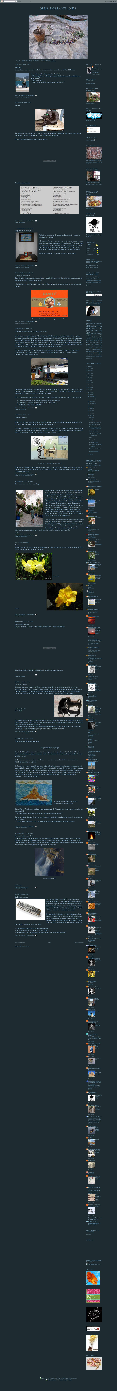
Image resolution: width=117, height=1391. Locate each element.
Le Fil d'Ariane (92, 890)
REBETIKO (91, 1161)
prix (94, 354)
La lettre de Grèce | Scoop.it (93, 1034)
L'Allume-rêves (92, 945)
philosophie (27, 323)
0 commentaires (30, 535)
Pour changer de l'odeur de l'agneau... (27, 741)
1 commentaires (30, 95)
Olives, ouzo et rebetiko (92, 267)
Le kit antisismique (21, 897)
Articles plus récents (20, 942)
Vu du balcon (91, 879)
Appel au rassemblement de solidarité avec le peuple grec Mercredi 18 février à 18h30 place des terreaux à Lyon (94, 1120)
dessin (98, 353)
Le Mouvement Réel (93, 639)
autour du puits (92, 1126)
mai (91, 413)
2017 (89, 378)
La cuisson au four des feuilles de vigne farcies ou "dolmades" (94, 660)
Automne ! (97, 810)
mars (91, 454)
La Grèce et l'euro (21, 417)
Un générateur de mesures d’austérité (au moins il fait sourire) (94, 1087)
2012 (89, 390)
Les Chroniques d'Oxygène (92, 1093)
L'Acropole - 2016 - (98, 1000)
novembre (92, 399)
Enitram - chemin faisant (94, 540)
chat (91, 340)
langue (87, 346)
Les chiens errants (21, 684)
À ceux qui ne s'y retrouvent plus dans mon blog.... (94, 650)
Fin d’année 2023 (92, 701)
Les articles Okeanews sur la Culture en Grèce (94, 1218)
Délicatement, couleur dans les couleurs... (98, 577)
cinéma (89, 356)
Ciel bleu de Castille (93, 1105)
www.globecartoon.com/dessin (54, 463)
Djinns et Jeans (92, 854)
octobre (91, 401)
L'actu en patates (92, 695)
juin (91, 410)
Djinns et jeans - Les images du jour (93, 1021)
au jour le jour (25, 97)
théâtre (97, 340)
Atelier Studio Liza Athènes (93, 468)
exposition (88, 354)
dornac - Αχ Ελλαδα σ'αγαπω (93, 648)
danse (94, 356)
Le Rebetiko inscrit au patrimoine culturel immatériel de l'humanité (98, 931)
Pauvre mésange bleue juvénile (98, 542)
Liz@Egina (91, 585)
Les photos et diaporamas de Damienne (94, 939)
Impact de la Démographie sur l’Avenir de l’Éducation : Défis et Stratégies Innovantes (94, 642)
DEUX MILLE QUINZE (97, 1129)
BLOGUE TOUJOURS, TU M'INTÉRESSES (94, 1205)
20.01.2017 (90, 982)
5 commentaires (30, 935)
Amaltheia (91, 1172)
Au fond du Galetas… (93, 480)
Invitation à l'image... (93, 843)
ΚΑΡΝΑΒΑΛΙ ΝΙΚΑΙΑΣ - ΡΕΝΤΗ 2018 (98, 918)
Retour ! (97, 844)
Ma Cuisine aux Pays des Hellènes (94, 752)
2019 (89, 373)
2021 (89, 368)
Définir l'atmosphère (98, 822)
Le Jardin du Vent (92, 820)
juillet (91, 408)
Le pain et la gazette (93, 998)
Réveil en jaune (97, 971)
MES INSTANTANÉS (58, 8)
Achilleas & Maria (93, 676)
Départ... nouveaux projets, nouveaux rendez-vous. (98, 687)
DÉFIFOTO (91, 511)
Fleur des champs (97, 869)
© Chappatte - (42, 463)
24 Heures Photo (96, 349)
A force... (97, 855)
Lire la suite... (18, 533)
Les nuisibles (91, 747)
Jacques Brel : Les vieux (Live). (98, 724)
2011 (89, 392)
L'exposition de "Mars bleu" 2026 (98, 600)
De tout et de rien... (93, 808)
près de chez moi (94, 330)
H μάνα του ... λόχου (93, 901)
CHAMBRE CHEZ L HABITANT (30, 61)
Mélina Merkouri (43, 626)
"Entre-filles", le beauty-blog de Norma (94, 1044)
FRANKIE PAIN (92, 665)
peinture (88, 344)
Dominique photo (92, 516)
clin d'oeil (97, 351)
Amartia (17, 105)
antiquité (97, 344)
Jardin (17, 545)
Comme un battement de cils (94, 866)
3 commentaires (30, 321)
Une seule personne (97, 892)
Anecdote (18, 67)
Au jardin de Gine (92, 551)
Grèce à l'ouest (92, 981)
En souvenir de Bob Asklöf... (98, 948)
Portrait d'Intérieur (97, 1178)
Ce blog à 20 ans (92, 536)
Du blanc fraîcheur (97, 553)
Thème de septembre (92, 512)
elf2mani (90, 705)
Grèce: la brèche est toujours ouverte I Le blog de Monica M (94, 1038)
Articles (90, 128)
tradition (99, 333)
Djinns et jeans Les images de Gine (94, 487)
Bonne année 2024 (92, 696)
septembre (92, 403)
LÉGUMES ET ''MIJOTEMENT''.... (92, 754)
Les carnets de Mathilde (94, 797)
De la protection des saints (24, 836)
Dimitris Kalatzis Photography (92, 913)
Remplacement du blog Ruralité (93, 741)
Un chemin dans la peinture (93, 597)
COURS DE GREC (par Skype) (48, 61)
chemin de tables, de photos (93, 610)
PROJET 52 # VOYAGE (93, 470)
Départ (89, 587)
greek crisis (91, 746)
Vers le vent (91, 499)
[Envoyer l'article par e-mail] (35, 95)
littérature (96, 346)
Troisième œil (98, 517)
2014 (89, 385)
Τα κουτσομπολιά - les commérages (27, 484)
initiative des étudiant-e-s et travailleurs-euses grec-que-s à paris (94, 1082)
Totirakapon (91, 785)
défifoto (97, 342)
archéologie (99, 354)
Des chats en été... (98, 1058)
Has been (97, 489)
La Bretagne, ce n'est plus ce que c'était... (94, 481)
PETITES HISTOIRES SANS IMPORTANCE (94, 773)
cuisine (88, 339)
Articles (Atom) (25, 946)
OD (89, 732)
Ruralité (90, 739)
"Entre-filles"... (97, 1047)
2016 (89, 380)
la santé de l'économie (22, 275)
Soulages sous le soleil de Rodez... (98, 1072)
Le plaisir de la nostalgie (23, 230)
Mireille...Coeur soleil (93, 970)
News (89, 941)
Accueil (18, 61)
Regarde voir (91, 591)
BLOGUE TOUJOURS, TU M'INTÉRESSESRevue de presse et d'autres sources (94, 1190)
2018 (89, 375)
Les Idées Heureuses (93, 616)
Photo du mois (94, 335)
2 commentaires (30, 614)
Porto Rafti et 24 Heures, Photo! (98, 565)
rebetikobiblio (91, 926)
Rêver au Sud (91, 1009)
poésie (92, 353)
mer (92, 333)
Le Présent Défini (92, 700)
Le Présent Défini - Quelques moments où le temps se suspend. (94, 1223)
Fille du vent (98, 988)
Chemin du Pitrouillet (93, 986)
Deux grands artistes (22, 624)
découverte (99, 356)
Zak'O (90, 1138)
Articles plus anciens (79, 942)
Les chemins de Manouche (92, 720)
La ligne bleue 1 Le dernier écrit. (98, 668)
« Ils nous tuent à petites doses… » (93, 529)
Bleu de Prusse (92, 683)
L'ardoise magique (93, 831)
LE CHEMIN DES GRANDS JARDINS (93, 760)
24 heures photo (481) (93, 612)
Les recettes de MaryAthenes (92, 656)
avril (91, 415)
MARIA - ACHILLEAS (94, 563)
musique (23, 222)
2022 (89, 366)
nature (22, 615)
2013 (89, 387)
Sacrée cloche (91, 592)
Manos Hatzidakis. (58, 626)
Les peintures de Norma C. (94, 1068)
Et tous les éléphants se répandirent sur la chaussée (98, 1197)
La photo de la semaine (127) (98, 1096)
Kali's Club (91, 1056)
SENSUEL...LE (98, 960)
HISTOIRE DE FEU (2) (98, 833)
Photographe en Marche (94, 1176)
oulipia (90, 528)
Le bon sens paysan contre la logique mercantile (31, 331)
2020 (89, 371)
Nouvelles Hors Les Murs (94, 1116)
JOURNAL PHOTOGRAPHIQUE (94, 957)
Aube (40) (90, 476)
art (87, 353)
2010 (89, 394)
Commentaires (92, 131)
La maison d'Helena (97, 1151)
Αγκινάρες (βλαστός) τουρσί (98, 904)
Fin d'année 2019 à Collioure (97, 788)
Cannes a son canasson (98, 880)
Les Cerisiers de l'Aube (94, 627)
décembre (92, 396)
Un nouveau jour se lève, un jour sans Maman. (98, 631)
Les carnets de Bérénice (94, 1149)
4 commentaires (30, 220)
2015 (89, 382)
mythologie (89, 351)
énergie (89, 358)
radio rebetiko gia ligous (92, 265)
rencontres (24, 536)
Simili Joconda (97, 776)
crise (22, 323)
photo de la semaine (94, 323)
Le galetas (88, 1234)
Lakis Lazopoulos (43, 70)
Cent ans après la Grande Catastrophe (93, 734)
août (91, 406)
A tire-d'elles (91, 574)
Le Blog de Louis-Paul (93, 534)
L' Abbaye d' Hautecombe (98, 799)
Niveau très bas (97, 501)
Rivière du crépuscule (97, 1024)
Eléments (97, 1139)
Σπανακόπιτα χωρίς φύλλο (93, 678)
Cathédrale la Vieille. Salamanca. (98, 1108)
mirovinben (91, 474)
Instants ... (97, 1011)
